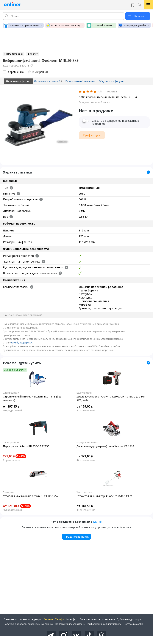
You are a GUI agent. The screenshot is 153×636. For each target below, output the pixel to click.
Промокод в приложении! (24, 25)
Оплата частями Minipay (65, 25)
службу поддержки (21, 342)
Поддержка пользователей (70, 624)
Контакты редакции (30, 619)
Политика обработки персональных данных (28, 624)
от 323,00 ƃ (84, 456)
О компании (11, 619)
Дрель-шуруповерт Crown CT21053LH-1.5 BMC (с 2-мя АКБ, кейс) (110, 398)
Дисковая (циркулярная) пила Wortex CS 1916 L (106, 446)
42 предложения (85, 510)
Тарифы (59, 619)
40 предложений (12, 410)
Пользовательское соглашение (97, 619)
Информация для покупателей (104, 624)
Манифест (72, 619)
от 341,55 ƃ (84, 506)
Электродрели (11, 393)
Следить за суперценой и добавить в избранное (115, 122)
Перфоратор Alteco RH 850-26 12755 (26, 446)
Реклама (48, 619)
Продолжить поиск (76, 536)
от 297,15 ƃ (11, 406)
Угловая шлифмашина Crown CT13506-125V (30, 496)
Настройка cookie (133, 624)
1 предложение (11, 460)
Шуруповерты (84, 393)
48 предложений (12, 510)
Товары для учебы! (135, 25)
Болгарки (8, 492)
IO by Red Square (102, 25)
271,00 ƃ (9, 456)
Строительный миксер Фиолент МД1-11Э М (104, 496)
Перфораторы (11, 442)
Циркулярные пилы (87, 442)
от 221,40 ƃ (11, 506)
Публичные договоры (129, 619)
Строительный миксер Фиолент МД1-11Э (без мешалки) (32, 398)
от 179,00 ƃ (84, 406)
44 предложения (85, 460)
